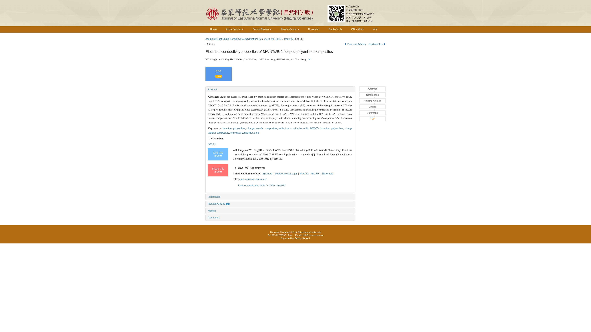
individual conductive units (244, 132)
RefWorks (327, 173)
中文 (375, 29)
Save (240, 167)
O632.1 (212, 144)
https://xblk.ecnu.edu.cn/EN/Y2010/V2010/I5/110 (261, 185)
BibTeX (315, 173)
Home (213, 29)
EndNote (267, 173)
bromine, (228, 128)
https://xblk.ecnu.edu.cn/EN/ (253, 179)
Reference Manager (286, 173)
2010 (267, 39)
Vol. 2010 (276, 39)
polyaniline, (240, 128)
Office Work (357, 29)
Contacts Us (335, 29)
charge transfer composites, (263, 128)
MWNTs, (315, 128)
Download (313, 29)
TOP (372, 119)
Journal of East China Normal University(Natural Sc (233, 39)
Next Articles (376, 44)
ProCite (304, 173)
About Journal (234, 29)
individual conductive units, (294, 128)
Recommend (257, 167)
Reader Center (289, 29)
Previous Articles (356, 44)
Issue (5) (288, 39)
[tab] (280, 89)
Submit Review (261, 29)
